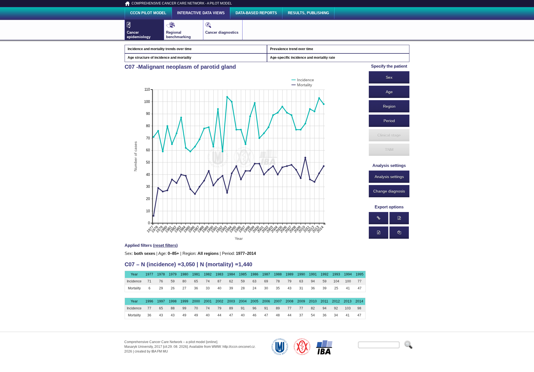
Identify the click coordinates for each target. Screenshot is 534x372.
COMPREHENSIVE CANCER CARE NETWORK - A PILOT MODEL (182, 3)
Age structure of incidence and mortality (159, 58)
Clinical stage (389, 135)
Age (389, 92)
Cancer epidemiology (138, 34)
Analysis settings (389, 176)
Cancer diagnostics (221, 32)
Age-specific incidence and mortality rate (302, 58)
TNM (389, 149)
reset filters (165, 245)
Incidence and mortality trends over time (160, 49)
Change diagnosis (389, 191)
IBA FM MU (159, 351)
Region (389, 106)
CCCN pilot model (148, 13)
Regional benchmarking (178, 34)
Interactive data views (201, 13)
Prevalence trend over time (291, 49)
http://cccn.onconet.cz (238, 347)
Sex (389, 77)
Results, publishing (308, 13)
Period (389, 121)
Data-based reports (256, 13)
